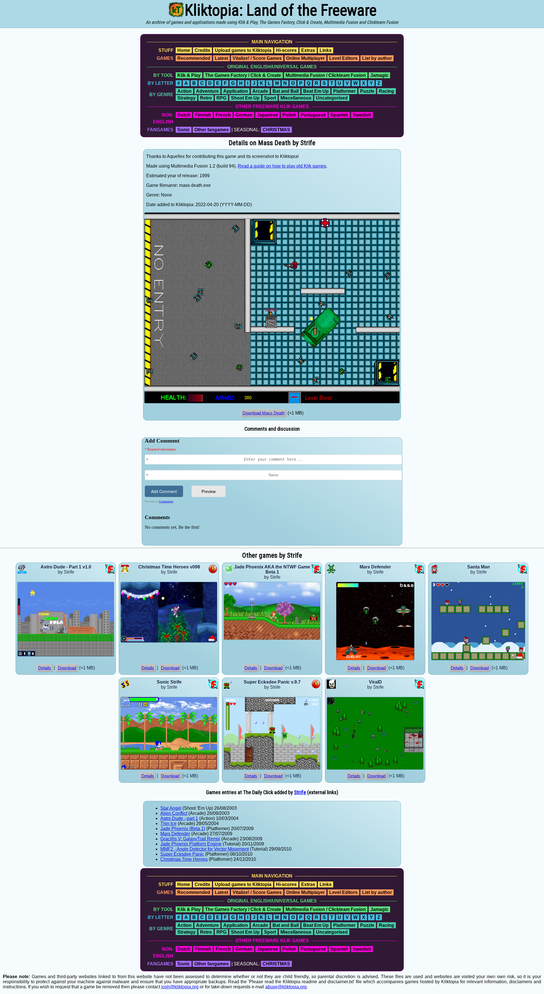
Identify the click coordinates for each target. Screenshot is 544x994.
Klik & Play (189, 75)
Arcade (260, 91)
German (243, 115)
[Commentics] (273, 491)
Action (184, 91)
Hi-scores (286, 50)
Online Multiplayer (305, 58)
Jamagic (379, 75)
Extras (308, 50)
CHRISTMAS (276, 129)
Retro (206, 98)
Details (44, 668)
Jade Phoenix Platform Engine (191, 843)
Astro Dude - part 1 (179, 818)
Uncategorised (332, 98)
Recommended (193, 58)
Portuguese (313, 115)
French (223, 115)
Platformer (344, 91)
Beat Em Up (316, 91)
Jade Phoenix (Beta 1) (182, 828)
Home (183, 50)
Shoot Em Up (245, 98)
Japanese (267, 115)
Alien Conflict (173, 813)
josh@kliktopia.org (180, 986)
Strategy (186, 98)
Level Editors (343, 58)
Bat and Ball (286, 91)
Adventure (207, 91)
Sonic (183, 129)
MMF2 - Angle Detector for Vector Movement (204, 849)
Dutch (183, 115)
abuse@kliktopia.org (286, 986)
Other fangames (211, 129)
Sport (270, 98)
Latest (221, 58)
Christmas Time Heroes (184, 859)
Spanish (339, 115)
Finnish (203, 115)
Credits (202, 50)
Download (67, 668)
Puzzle (367, 91)
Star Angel (170, 808)
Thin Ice (168, 823)
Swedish (362, 115)
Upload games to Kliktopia (243, 50)
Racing (386, 91)
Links (326, 50)
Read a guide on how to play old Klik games (282, 166)
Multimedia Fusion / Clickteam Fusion (326, 75)
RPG (221, 98)
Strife (300, 792)
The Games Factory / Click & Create (243, 75)
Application (235, 91)
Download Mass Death (264, 413)
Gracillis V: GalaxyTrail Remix (190, 838)
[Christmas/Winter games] (212, 641)
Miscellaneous (295, 98)
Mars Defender (175, 833)
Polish (289, 115)
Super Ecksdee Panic (182, 854)
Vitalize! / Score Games (257, 58)
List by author (377, 58)
